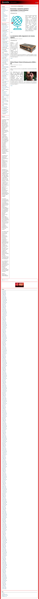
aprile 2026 (3, 295)
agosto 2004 (4, 568)
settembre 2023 (4, 327)
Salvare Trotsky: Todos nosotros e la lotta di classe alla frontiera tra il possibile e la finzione (5, 27)
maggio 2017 (4, 407)
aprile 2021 (3, 358)
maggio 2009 (4, 508)
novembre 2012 (4, 464)
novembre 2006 (4, 540)
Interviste (3, 11)
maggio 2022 (4, 344)
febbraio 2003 (4, 587)
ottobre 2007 (4, 528)
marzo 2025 (4, 308)
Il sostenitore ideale (5, 109)
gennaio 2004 (4, 576)
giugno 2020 (4, 368)
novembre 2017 (4, 401)
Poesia (3, 13)
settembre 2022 (4, 340)
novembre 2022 (4, 338)
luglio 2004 (3, 569)
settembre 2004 (4, 567)
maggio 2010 (4, 496)
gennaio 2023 (4, 336)
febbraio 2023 (4, 335)
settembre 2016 (4, 416)
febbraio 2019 (4, 385)
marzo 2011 (4, 485)
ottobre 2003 (4, 579)
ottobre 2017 (4, 402)
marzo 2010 (4, 498)
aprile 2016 (3, 421)
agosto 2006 (4, 543)
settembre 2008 (4, 517)
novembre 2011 (4, 477)
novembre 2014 (4, 439)
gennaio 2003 (4, 588)
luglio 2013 (3, 456)
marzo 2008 (4, 523)
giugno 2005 (4, 558)
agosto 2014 (4, 442)
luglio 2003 (3, 582)
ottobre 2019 (4, 377)
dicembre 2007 (4, 526)
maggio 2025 (4, 306)
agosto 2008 (4, 518)
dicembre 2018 (4, 387)
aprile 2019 (3, 383)
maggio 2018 (4, 395)
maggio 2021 (4, 357)
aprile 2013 (3, 459)
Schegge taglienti (4, 15)
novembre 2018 (4, 388)
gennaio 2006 (4, 550)
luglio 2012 (3, 468)
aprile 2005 (3, 560)
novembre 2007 (4, 527)
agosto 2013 (4, 455)
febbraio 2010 (4, 499)
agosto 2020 (4, 366)
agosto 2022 (4, 341)
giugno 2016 (4, 419)
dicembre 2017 (4, 400)
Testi (3, 12)
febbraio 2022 (4, 347)
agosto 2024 (4, 316)
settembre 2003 (4, 580)
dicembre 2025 (4, 299)
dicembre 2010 (4, 488)
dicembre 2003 (4, 577)
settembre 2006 (4, 542)
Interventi (3, 8)
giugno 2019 (4, 381)
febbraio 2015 (4, 436)
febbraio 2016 (4, 423)
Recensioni (4, 9)
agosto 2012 (4, 467)
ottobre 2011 (4, 478)
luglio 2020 (3, 367)
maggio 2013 (4, 458)
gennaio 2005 (4, 563)
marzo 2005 (4, 561)
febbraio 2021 (4, 360)
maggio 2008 (4, 521)
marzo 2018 (4, 397)
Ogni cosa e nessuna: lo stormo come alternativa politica (5, 73)
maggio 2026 (4, 294)
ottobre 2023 (4, 326)
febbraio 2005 (4, 562)
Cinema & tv (19, 11)
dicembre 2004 (4, 564)
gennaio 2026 (4, 298)
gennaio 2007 (4, 538)
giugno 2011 (4, 482)
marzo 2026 (4, 296)
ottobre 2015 (4, 427)
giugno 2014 (4, 444)
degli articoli (4, 594)
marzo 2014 (4, 447)
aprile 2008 (3, 522)
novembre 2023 (4, 325)
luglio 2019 (3, 380)
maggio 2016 (4, 420)
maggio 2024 (4, 319)
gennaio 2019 (4, 386)
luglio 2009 (3, 506)
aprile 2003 (3, 585)
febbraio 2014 (4, 448)
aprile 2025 (3, 307)
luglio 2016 (3, 418)
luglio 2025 (3, 304)
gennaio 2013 (4, 462)
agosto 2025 (4, 303)
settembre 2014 (4, 441)
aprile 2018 (3, 396)
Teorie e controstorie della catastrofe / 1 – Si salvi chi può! (5, 60)
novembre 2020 (4, 363)
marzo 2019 (4, 384)
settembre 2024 (4, 315)
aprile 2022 (3, 345)
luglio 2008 (3, 519)
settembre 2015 (4, 428)
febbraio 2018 (4, 398)
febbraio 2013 (4, 461)
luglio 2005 (3, 557)
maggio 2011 (4, 483)
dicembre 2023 (4, 324)
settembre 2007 (4, 529)
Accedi (3, 593)
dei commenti (5, 595)
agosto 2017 (4, 404)
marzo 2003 (4, 586)
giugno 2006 (4, 545)
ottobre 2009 (4, 503)
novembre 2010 (4, 489)
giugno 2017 (4, 406)
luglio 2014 (3, 443)
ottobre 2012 (4, 465)
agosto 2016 (4, 417)
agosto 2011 (4, 480)
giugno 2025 (4, 305)
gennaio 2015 (4, 437)
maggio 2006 (4, 546)
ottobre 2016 (4, 415)
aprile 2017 (3, 408)
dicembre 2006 (4, 539)
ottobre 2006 (4, 541)
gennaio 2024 (4, 323)
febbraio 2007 (4, 537)
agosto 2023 (4, 328)
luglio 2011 (3, 481)
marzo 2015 (4, 435)
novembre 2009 (4, 502)
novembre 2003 (4, 578)
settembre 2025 (4, 302)
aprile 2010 (3, 497)
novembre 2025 (4, 300)
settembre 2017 (4, 403)
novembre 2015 (4, 426)
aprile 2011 (3, 484)
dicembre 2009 (4, 501)
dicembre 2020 (4, 362)
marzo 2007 (4, 536)
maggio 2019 (4, 382)
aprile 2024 (3, 320)
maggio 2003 (4, 584)
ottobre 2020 (4, 364)
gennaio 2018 (4, 399)
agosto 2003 (4, 581)
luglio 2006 (3, 544)
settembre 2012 (4, 466)
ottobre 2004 (4, 566)
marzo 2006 (4, 548)
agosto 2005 (4, 556)
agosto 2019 (4, 379)
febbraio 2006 (4, 549)
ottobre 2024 (4, 314)
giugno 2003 (4, 583)
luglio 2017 (3, 405)
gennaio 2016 (4, 424)
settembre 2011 (4, 479)
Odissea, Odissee (5, 48)
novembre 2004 (4, 565)
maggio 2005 (4, 559)
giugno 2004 (4, 570)
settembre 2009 (4, 504)
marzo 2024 (4, 321)
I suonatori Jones (4, 18)
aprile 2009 (3, 509)
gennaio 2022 (4, 348)
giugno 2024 (4, 318)
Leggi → (11, 32)
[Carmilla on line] (19, 2)
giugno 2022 (4, 343)
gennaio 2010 (4, 500)
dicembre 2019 (4, 375)
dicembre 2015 (4, 425)
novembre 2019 (4, 376)
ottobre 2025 (4, 301)
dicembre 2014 (4, 438)
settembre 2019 (4, 378)
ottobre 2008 (4, 516)
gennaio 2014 (4, 449)
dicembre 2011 (4, 476)
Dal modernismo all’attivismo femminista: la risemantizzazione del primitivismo (5, 93)
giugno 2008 (4, 520)
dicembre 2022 (4, 337)
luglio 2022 (3, 342)
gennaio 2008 (4, 525)
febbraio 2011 (4, 486)
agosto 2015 (4, 429)
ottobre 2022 (4, 339)
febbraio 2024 (4, 322)
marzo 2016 (4, 422)
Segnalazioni (4, 19)
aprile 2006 (3, 547)
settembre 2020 (4, 365)
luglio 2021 (3, 355)
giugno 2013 (4, 457)
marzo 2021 (4, 359)
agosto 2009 (4, 505)
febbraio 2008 (4, 524)
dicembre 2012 (4, 463)
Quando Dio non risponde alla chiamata (4, 78)
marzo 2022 (4, 346)
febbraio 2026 (4, 297)
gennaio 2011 (4, 487)
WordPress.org (4, 596)
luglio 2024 (3, 317)
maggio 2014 (4, 445)
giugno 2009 (4, 507)
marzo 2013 (4, 460)
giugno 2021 (4, 356)
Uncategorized (23, 11)
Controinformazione (5, 10)
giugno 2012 (4, 469)
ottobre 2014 (4, 440)
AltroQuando (4, 20)
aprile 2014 (3, 446)
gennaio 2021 (4, 361)
